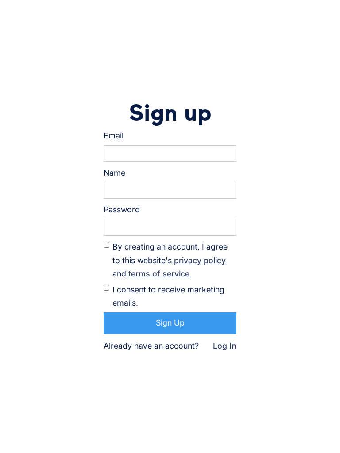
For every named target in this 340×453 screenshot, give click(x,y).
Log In (224, 345)
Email (114, 135)
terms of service (158, 273)
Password (122, 209)
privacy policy (200, 260)
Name (114, 172)
